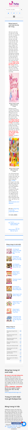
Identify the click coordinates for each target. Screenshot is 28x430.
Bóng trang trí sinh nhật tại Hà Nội (12, 348)
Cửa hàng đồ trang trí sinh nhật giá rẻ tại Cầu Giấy (17, 258)
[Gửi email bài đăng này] (11, 215)
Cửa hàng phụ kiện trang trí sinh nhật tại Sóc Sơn (17, 265)
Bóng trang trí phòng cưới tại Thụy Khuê (16, 310)
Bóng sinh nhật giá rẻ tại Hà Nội (12, 342)
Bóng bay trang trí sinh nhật (17, 279)
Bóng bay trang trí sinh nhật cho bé (12, 335)
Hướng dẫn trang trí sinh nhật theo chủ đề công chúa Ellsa (17, 319)
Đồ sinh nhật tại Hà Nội (12, 355)
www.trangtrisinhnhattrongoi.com (13, 392)
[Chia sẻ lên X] (13, 215)
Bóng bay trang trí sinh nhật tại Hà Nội (12, 339)
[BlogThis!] (12, 215)
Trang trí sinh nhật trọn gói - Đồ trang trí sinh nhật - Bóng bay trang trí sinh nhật (14, 426)
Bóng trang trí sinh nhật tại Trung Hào (17, 303)
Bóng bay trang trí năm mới (12, 331)
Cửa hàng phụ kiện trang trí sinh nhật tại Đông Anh (17, 288)
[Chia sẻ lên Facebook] (15, 215)
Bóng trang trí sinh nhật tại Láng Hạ (17, 294)
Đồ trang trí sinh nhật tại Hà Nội (12, 358)
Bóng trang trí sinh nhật (14, 209)
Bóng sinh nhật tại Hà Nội (12, 345)
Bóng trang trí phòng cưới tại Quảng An (16, 273)
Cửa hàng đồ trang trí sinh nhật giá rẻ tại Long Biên (17, 251)
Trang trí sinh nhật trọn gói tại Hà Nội (12, 352)
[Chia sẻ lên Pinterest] (16, 215)
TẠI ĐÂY (13, 180)
